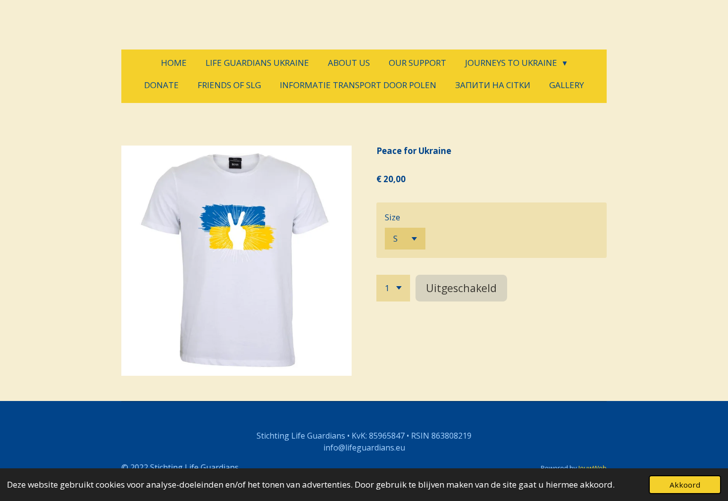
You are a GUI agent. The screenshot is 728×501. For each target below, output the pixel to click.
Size (392, 217)
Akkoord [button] (685, 485)
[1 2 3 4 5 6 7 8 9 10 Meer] (393, 288)
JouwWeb (592, 467)
